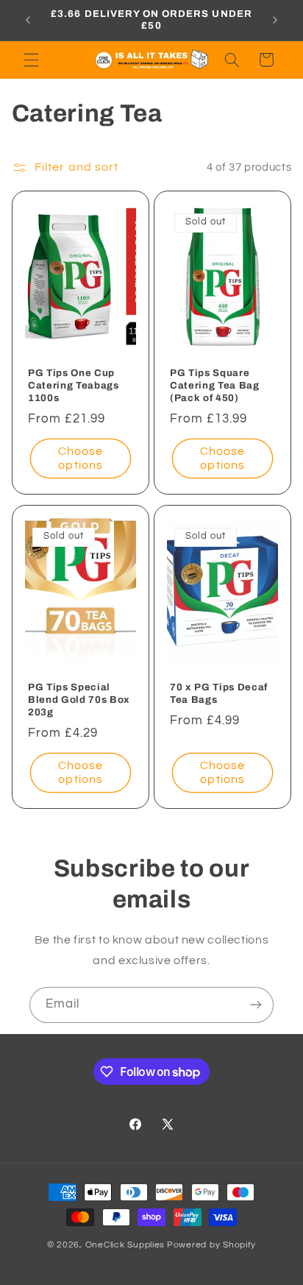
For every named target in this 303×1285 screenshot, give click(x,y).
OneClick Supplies (125, 1245)
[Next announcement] (275, 20)
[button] (31, 60)
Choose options (80, 458)
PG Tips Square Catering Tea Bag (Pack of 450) (215, 385)
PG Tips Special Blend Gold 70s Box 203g (79, 700)
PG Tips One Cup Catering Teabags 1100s (73, 385)
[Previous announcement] (28, 20)
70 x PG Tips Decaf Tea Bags (219, 693)
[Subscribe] (256, 1005)
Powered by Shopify (211, 1245)
